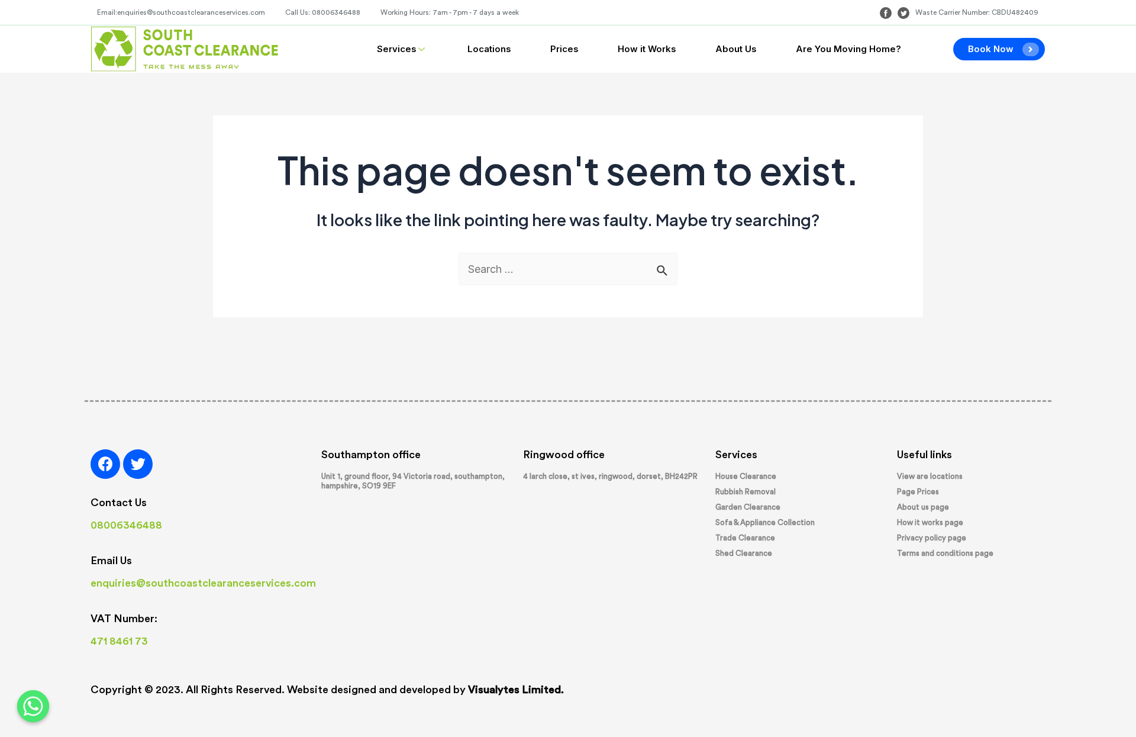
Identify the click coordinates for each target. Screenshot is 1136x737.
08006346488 (126, 525)
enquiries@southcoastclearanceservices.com (203, 583)
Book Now (991, 48)
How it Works (647, 48)
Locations (489, 48)
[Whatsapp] (33, 706)
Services (397, 48)
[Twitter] (138, 464)
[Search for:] (568, 269)
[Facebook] (105, 464)
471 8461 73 (119, 641)
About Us (736, 48)
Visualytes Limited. (516, 689)
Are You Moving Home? (848, 48)
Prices (564, 48)
